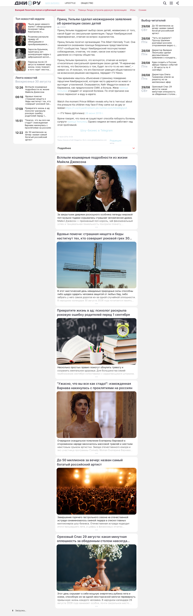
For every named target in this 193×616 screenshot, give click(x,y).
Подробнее (64, 148)
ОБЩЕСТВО (87, 3)
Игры (132, 10)
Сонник (142, 10)
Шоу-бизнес (52, 3)
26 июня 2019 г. (94, 113)
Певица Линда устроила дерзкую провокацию (102, 10)
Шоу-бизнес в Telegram (96, 130)
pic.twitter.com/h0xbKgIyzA (111, 108)
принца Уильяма (77, 121)
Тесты (72, 10)
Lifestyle (70, 3)
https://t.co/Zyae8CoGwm (80, 108)
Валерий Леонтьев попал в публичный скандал (40, 10)
